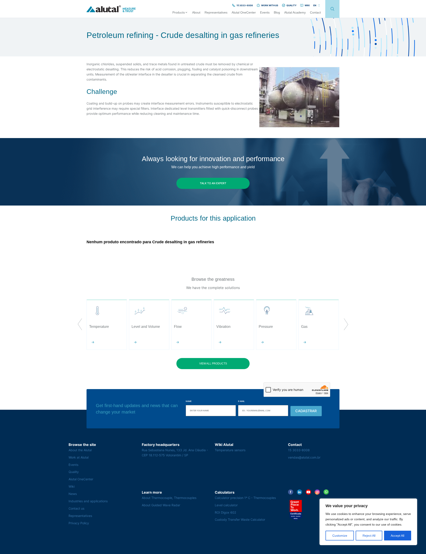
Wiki (72, 486)
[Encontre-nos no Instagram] (317, 492)
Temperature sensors (230, 450)
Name (188, 401)
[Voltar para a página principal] (111, 9)
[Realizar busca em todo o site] (332, 9)
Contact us (76, 508)
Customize (339, 535)
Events (73, 465)
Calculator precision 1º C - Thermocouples (245, 498)
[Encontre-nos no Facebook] (290, 492)
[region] (368, 522)
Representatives (80, 516)
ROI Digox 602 (225, 512)
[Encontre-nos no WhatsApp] (326, 492)
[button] (80, 324)
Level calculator (226, 505)
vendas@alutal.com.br (304, 457)
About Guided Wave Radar (161, 505)
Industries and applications (88, 501)
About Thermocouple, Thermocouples (169, 498)
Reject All (369, 535)
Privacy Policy (79, 523)
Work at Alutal (79, 457)
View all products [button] (213, 363)
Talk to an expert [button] (213, 183)
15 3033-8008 (299, 450)
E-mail (241, 401)
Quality (74, 472)
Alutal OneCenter (81, 479)
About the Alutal (80, 450)
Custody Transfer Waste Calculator (240, 519)
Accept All (397, 535)
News (73, 494)
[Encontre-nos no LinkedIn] (299, 492)
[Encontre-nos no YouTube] (308, 492)
